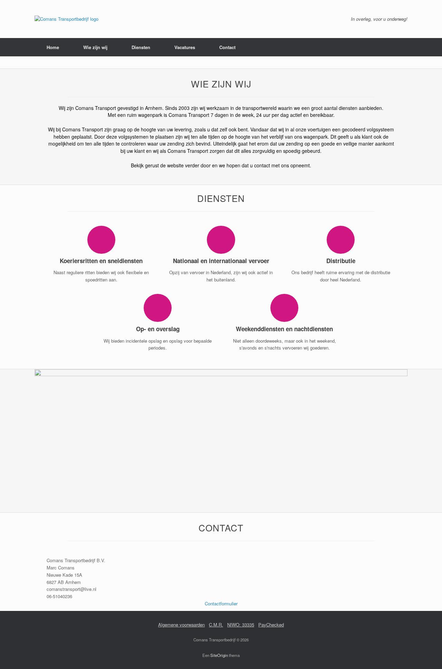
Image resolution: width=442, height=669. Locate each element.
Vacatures (184, 47)
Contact (227, 47)
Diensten (141, 47)
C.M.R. (216, 624)
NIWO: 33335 (240, 624)
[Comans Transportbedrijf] (66, 19)
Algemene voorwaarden (181, 624)
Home (53, 47)
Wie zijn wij (95, 47)
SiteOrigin (219, 655)
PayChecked (271, 624)
